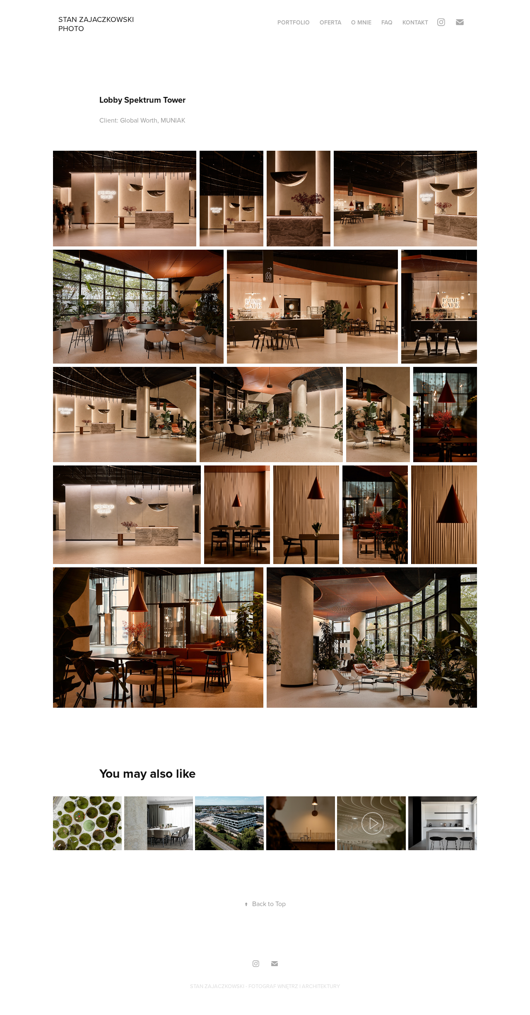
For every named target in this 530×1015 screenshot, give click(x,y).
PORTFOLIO (293, 22)
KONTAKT (415, 22)
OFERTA (330, 22)
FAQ (387, 22)
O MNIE (361, 22)
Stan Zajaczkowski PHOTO (97, 24)
